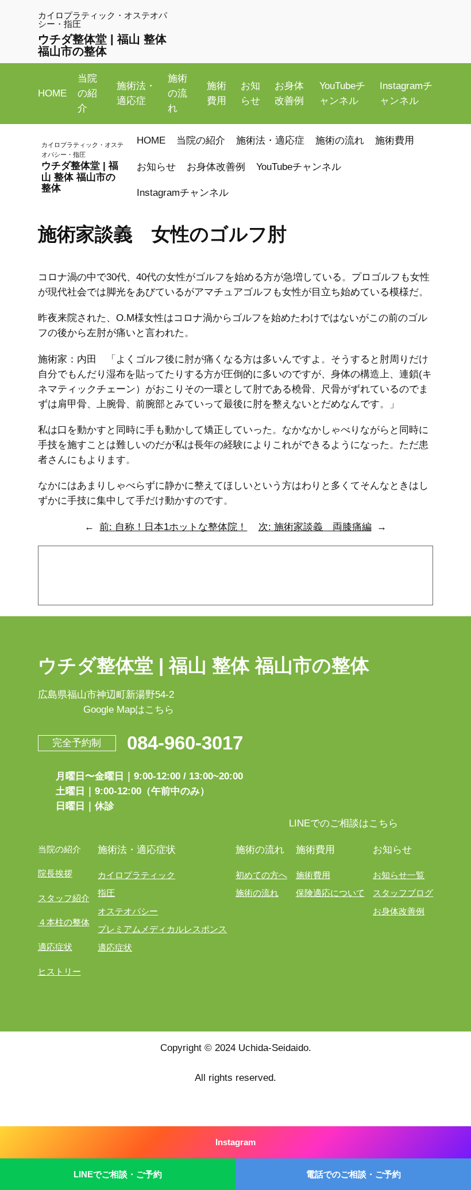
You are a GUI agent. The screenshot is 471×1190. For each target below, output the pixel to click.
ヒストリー (59, 971)
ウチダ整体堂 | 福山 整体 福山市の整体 (102, 45)
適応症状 (55, 947)
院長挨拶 (55, 873)
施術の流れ (257, 893)
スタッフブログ (403, 893)
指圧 (106, 893)
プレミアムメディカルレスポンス (162, 929)
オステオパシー (128, 911)
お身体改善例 (398, 911)
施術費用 (313, 875)
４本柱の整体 (64, 922)
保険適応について (330, 893)
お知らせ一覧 (398, 875)
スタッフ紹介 (64, 898)
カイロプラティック (136, 875)
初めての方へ (261, 875)
